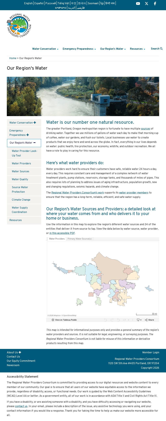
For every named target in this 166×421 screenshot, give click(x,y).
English (28, 3)
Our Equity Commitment (21, 361)
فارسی (81, 7)
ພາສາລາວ (60, 8)
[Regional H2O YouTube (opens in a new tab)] (138, 4)
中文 (73, 3)
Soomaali (93, 3)
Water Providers (21, 163)
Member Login (150, 352)
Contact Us (13, 356)
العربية (71, 8)
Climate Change (21, 200)
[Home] (19, 24)
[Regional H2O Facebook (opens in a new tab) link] (155, 4)
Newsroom (13, 365)
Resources (138, 50)
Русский (50, 3)
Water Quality (20, 179)
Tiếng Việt (63, 3)
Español (39, 3)
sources (145, 129)
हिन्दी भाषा (110, 3)
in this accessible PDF (62, 233)
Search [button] (155, 49)
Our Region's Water (113, 50)
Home (12, 58)
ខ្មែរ (102, 3)
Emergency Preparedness (80, 50)
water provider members (133, 192)
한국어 (82, 3)
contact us (21, 406)
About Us (12, 352)
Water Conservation (45, 50)
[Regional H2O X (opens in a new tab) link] (146, 4)
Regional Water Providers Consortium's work (77, 192)
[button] (35, 122)
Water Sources (20, 171)
